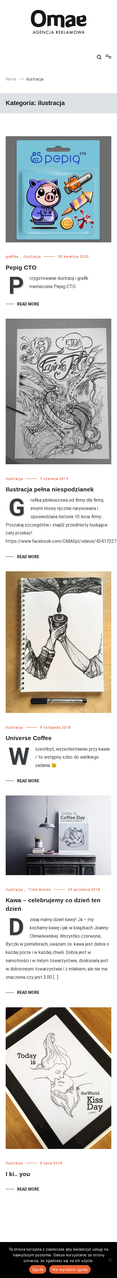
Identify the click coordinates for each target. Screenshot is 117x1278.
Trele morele (39, 890)
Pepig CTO (21, 267)
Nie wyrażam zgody (70, 1269)
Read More (28, 304)
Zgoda (37, 1269)
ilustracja (32, 257)
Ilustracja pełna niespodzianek (50, 489)
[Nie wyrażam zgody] (110, 1260)
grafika (12, 257)
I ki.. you (18, 1174)
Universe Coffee (29, 738)
